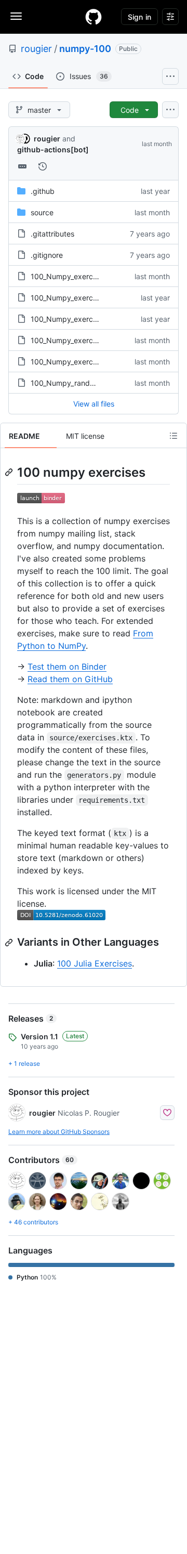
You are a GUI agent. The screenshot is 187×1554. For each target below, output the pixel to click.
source (42, 212)
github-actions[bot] (53, 149)
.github (43, 191)
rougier (36, 48)
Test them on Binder (67, 666)
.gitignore (47, 255)
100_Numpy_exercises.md (75, 297)
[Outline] (173, 435)
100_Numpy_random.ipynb (76, 382)
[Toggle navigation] (16, 16)
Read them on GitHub (70, 679)
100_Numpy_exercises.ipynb (79, 276)
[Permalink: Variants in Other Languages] (10, 942)
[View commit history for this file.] (42, 166)
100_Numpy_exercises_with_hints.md (93, 319)
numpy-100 (85, 48)
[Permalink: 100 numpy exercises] (10, 472)
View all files (93, 403)
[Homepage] (93, 16)
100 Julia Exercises (94, 963)
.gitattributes (52, 233)
